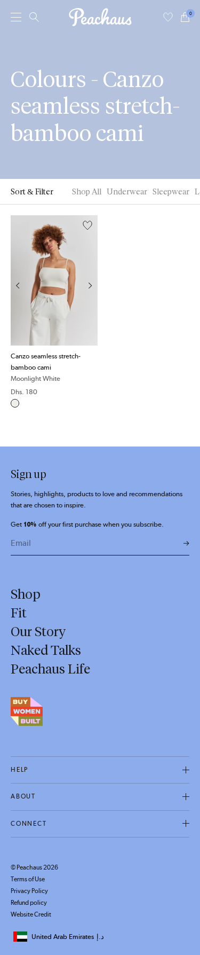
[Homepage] (100, 17)
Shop (26, 594)
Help (19, 769)
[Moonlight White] (15, 403)
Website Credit (31, 914)
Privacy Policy (29, 891)
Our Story (38, 631)
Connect (29, 823)
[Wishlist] (168, 17)
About (23, 796)
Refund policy (29, 902)
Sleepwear (171, 192)
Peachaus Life (50, 669)
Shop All (86, 192)
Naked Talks (46, 650)
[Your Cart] (185, 17)
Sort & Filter (32, 192)
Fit (19, 613)
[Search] (34, 17)
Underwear (127, 192)
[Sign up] (186, 544)
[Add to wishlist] (87, 226)
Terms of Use (28, 879)
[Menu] (16, 17)
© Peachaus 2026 (34, 867)
